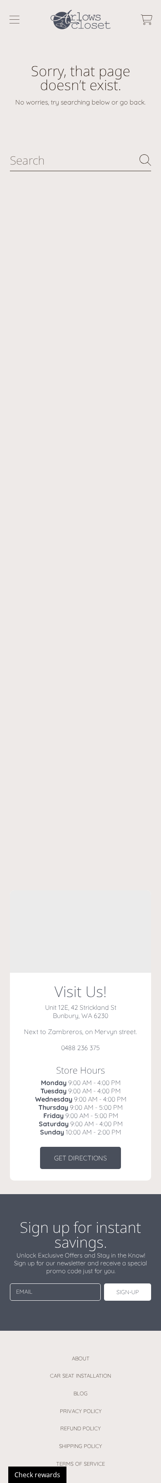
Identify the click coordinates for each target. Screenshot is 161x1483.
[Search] (145, 160)
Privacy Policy (81, 1411)
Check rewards (37, 1474)
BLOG (80, 1393)
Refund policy (80, 1428)
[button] (14, 20)
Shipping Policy (80, 1446)
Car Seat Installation (80, 1375)
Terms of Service (80, 1463)
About (81, 1358)
